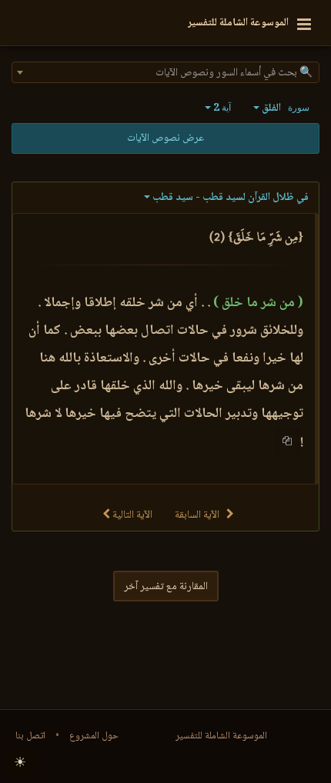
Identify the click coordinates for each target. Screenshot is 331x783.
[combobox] (165, 72)
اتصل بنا (30, 736)
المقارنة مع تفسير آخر (166, 587)
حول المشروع (94, 736)
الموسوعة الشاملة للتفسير (221, 736)
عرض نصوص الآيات (165, 138)
